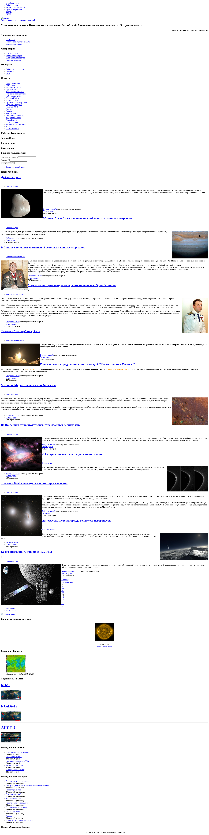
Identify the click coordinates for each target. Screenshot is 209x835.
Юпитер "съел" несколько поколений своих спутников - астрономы (88, 218)
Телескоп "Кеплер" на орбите (20, 331)
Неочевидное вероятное (16, 94)
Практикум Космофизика (16, 102)
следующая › (11, 608)
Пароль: (5, 160)
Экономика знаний (14, 757)
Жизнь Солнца (12, 100)
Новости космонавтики (15, 257)
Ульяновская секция (14, 44)
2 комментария (12, 542)
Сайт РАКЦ (10, 40)
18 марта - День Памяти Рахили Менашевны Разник (27, 785)
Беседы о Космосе (13, 87)
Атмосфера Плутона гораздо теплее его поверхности (76, 520)
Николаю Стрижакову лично (18, 803)
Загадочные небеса (13, 118)
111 (62, 599)
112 (62, 601)
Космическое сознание (15, 92)
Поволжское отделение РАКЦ (18, 42)
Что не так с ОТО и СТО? (16, 765)
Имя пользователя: (9, 158)
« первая (64, 580)
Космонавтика (12, 122)
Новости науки (12, 186)
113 (62, 604)
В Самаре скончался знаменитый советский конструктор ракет (43, 247)
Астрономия (11, 113)
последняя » (11, 610)
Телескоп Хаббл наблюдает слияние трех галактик (34, 483)
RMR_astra (10, 85)
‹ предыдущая (67, 582)
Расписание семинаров (15, 7)
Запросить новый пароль (16, 167)
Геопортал (10, 71)
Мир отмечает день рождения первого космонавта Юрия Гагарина (72, 285)
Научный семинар (13, 60)
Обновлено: (11, 674)
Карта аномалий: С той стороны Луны (26, 551)
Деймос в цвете (11, 177)
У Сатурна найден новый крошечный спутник (73, 454)
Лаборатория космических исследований (18, 20)
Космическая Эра (13, 83)
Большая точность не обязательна (19, 820)
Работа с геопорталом (15, 69)
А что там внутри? (13, 794)
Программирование (14, 9)
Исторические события (15, 294)
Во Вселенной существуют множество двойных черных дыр (40, 424)
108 (62, 593)
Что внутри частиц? (14, 790)
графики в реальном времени (104, 646)
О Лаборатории (12, 3)
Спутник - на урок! (14, 105)
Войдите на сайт (50, 209)
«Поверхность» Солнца (15, 770)
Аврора (9, 816)
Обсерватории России (15, 116)
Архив (8, 14)
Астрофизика (11, 120)
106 (62, 588)
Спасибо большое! (13, 812)
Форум (8, 12)
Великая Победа (12, 98)
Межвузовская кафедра (15, 58)
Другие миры (11, 89)
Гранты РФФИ (12, 107)
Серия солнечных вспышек (17, 807)
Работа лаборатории (14, 56)
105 (62, 586)
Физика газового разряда (16, 124)
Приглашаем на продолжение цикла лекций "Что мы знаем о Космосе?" (87, 364)
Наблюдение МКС (13, 96)
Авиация (9, 111)
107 (62, 591)
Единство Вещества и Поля (17, 752)
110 (62, 597)
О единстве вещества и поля (17, 781)
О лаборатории (12, 53)
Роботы (9, 126)
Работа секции (12, 5)
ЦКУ (8, 74)
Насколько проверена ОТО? (17, 761)
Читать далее (48, 211)
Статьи (9, 109)
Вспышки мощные (13, 798)
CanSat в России (12, 129)
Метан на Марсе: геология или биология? (28, 385)
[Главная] (5, 18)
